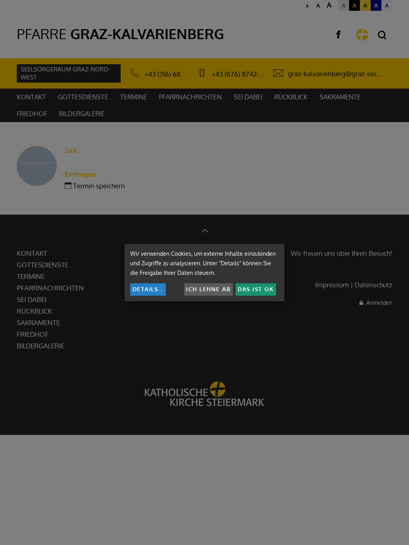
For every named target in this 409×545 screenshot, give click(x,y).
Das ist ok (256, 289)
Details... (148, 289)
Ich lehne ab (208, 289)
